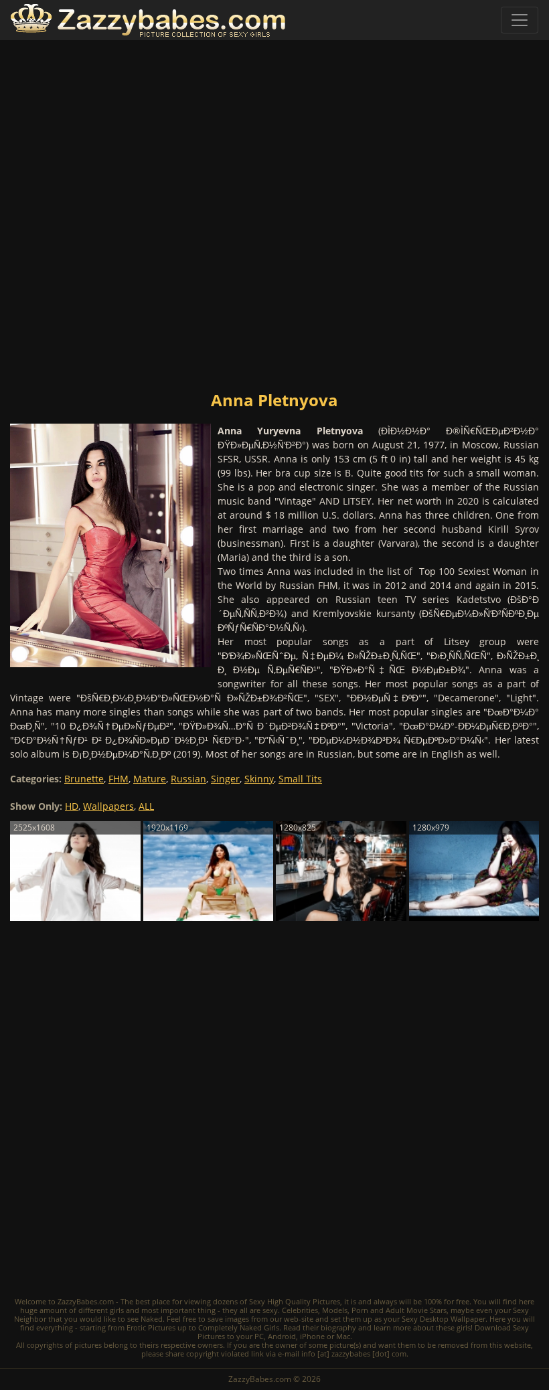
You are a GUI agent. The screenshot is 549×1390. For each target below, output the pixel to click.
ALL (146, 806)
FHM (118, 778)
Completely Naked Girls (238, 1327)
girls (117, 1310)
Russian (188, 778)
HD (71, 806)
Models (334, 1310)
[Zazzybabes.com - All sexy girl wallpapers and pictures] (148, 20)
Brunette (84, 778)
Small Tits (300, 778)
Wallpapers (108, 806)
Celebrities (300, 1310)
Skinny (259, 778)
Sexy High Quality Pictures (294, 1301)
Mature (149, 778)
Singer (225, 778)
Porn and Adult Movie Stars (399, 1310)
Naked (152, 1319)
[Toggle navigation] (519, 20)
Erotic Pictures (151, 1327)
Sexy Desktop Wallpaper (443, 1319)
